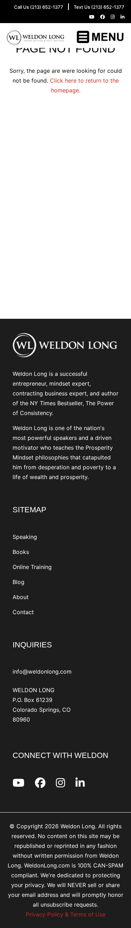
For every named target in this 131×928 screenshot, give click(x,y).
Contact (23, 612)
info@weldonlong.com (42, 671)
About (21, 596)
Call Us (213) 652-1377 (38, 7)
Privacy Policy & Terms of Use (65, 914)
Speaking (25, 536)
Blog (18, 581)
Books (21, 551)
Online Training (32, 566)
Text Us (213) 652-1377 (99, 7)
